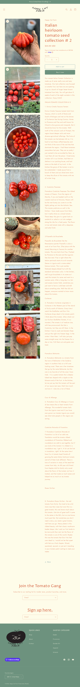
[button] (4, 9)
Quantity (47, 56)
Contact (31, 643)
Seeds (55, 635)
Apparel (55, 648)
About (31, 639)
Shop (30, 635)
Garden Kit (56, 643)
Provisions (56, 639)
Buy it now (60, 72)
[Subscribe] (55, 597)
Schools (55, 652)
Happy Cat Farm (14, 683)
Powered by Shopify (23, 683)
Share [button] (49, 562)
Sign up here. (40, 610)
